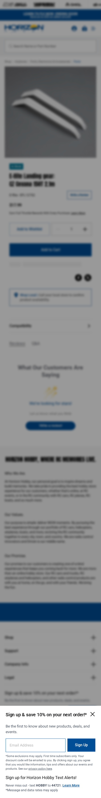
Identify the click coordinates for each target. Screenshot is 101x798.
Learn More (71, 785)
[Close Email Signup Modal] (92, 714)
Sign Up (81, 745)
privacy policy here (40, 768)
